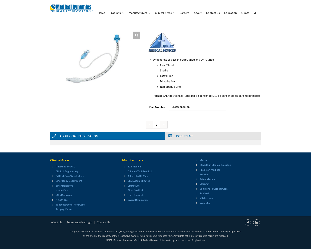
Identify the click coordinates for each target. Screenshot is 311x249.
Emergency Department (69, 180)
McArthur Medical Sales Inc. (215, 164)
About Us (56, 222)
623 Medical (134, 166)
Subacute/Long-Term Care (70, 204)
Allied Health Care (138, 176)
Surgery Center (64, 209)
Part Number (157, 107)
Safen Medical (207, 179)
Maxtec (204, 160)
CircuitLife (133, 185)
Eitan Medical (135, 190)
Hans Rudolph (135, 194)
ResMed (204, 174)
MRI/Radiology (64, 194)
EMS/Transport (64, 185)
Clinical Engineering (67, 171)
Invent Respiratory (138, 199)
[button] (255, 12)
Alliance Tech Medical (140, 171)
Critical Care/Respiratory (70, 176)
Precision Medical (210, 169)
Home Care (62, 190)
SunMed (204, 193)
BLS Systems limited (139, 180)
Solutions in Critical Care (213, 188)
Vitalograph (206, 198)
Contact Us (103, 222)
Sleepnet (204, 183)
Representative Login (79, 222)
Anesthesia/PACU (65, 166)
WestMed (205, 202)
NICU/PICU (62, 199)
